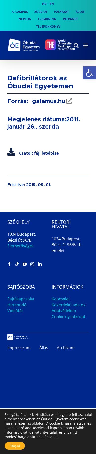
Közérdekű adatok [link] (68, 305)
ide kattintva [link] (38, 432)
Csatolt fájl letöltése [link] (39, 153)
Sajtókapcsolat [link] (20, 299)
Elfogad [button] (15, 446)
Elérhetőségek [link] (20, 246)
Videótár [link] (15, 310)
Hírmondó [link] (17, 305)
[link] (89, 72)
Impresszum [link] (19, 347)
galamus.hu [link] (48, 101)
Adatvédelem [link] (64, 310)
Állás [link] (43, 347)
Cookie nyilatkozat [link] (68, 316)
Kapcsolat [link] (61, 299)
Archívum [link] (66, 347)
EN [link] (52, 4)
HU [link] (44, 4)
